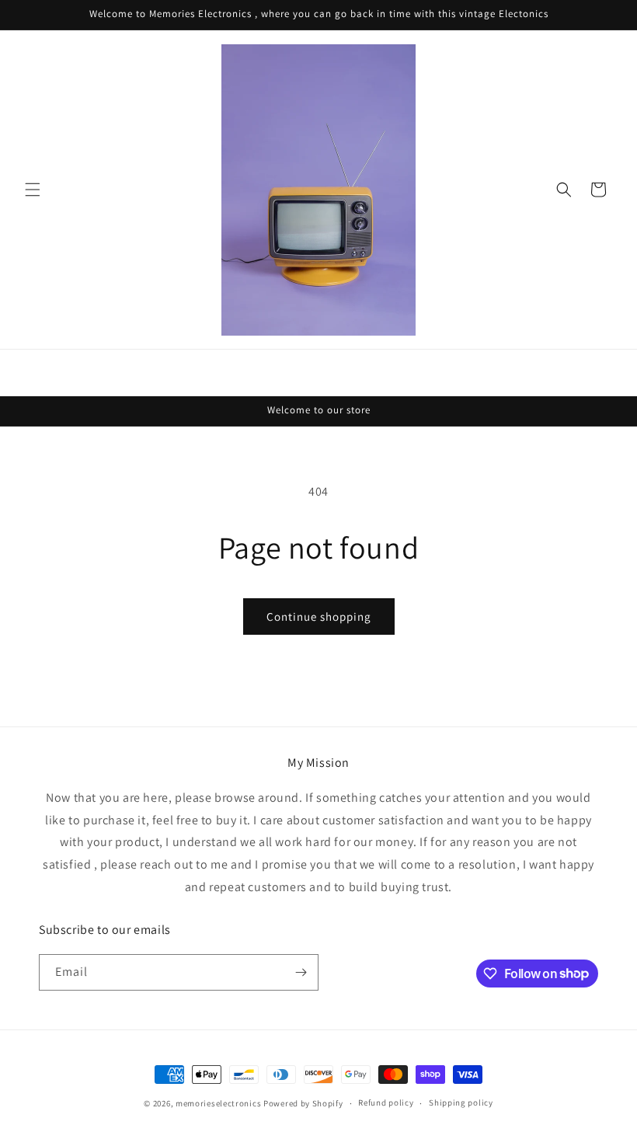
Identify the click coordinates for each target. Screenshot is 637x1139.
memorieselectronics (218, 1103)
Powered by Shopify (303, 1103)
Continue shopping (318, 616)
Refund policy (385, 1102)
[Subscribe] (301, 972)
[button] (33, 189)
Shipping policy (461, 1102)
